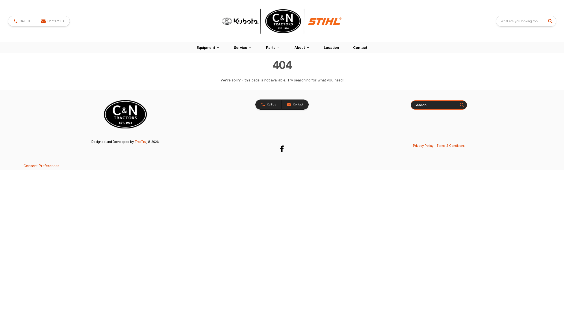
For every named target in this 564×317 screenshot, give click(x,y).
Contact (360, 47)
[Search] (462, 105)
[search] (550, 21)
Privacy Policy (423, 145)
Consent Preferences (41, 166)
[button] (22, 21)
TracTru (140, 142)
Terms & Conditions (450, 145)
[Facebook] (282, 148)
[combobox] (526, 21)
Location (331, 47)
